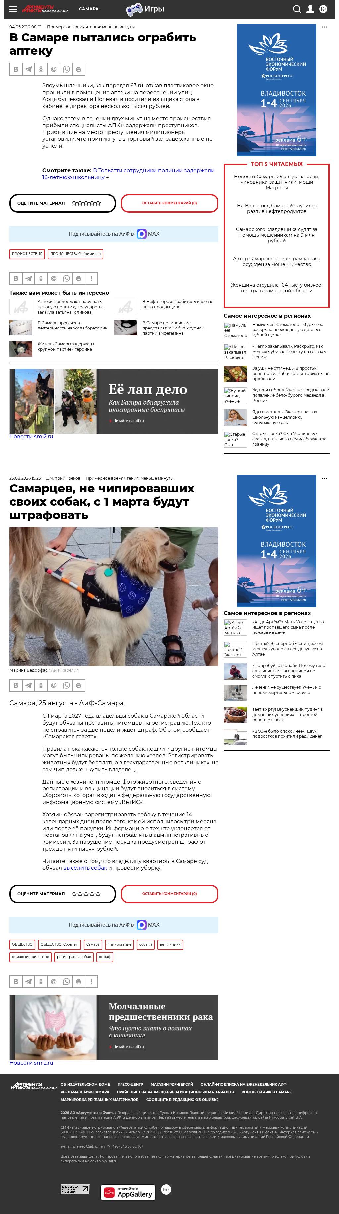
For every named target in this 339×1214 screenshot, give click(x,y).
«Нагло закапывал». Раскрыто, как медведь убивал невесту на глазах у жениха (289, 351)
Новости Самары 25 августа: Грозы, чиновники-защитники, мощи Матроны (276, 182)
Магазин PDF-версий (172, 1084)
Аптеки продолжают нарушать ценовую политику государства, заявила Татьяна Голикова (71, 307)
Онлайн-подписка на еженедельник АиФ (244, 1084)
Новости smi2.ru (31, 436)
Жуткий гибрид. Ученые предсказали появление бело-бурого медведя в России (290, 395)
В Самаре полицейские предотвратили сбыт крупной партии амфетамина (173, 328)
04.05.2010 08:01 (25, 27)
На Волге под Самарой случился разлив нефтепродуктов (277, 208)
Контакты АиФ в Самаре (267, 1092)
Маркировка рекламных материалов (100, 1100)
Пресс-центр (130, 1084)
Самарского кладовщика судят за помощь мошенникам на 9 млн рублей (276, 235)
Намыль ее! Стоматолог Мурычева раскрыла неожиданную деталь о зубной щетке (287, 329)
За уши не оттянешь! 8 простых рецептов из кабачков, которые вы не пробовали (290, 373)
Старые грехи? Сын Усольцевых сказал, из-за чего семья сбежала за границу (289, 439)
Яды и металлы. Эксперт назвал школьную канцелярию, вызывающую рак (284, 417)
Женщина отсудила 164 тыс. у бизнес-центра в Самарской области (277, 288)
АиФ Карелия (65, 670)
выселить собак (85, 868)
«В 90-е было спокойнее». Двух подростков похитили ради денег (287, 734)
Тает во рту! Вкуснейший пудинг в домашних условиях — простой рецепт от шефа (287, 714)
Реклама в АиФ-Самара (85, 1092)
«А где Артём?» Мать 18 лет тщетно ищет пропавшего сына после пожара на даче (288, 627)
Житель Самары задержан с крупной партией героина (66, 346)
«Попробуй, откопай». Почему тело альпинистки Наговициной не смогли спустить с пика (288, 671)
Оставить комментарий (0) (169, 203)
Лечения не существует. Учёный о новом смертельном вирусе (286, 690)
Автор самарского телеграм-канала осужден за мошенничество (276, 261)
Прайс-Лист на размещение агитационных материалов (175, 1092)
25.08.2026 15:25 (25, 478)
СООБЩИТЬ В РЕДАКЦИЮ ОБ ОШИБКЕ (182, 1100)
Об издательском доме (85, 1084)
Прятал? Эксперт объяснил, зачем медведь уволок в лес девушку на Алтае (287, 649)
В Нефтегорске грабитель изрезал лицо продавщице (178, 304)
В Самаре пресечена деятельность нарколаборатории (73, 325)
